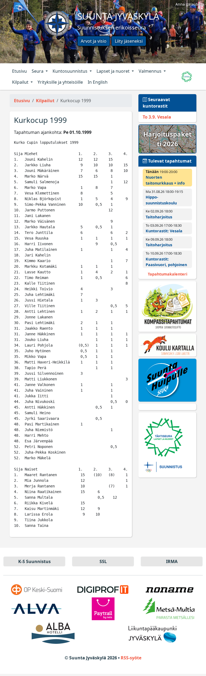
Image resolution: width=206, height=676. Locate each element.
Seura (38, 71)
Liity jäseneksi (129, 41)
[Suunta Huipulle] (167, 380)
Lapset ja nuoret (114, 71)
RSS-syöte (131, 658)
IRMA (172, 561)
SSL (103, 561)
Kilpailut (21, 82)
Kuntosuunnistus (71, 71)
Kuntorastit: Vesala (164, 230)
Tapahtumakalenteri (167, 274)
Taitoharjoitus (159, 216)
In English (98, 82)
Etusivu (19, 71)
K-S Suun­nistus (34, 561)
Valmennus (151, 71)
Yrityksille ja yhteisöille (60, 82)
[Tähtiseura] (167, 444)
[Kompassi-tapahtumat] (167, 306)
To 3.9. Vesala (157, 117)
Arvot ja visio (93, 41)
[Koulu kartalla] (167, 345)
